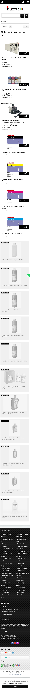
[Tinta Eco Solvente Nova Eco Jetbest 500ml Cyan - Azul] (14, 484)
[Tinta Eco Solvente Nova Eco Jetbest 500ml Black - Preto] (14, 405)
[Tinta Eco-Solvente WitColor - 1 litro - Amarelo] (14, 303)
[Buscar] (22, 16)
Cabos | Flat (5, 592)
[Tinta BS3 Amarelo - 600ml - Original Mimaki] (14, 173)
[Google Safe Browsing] (16, 665)
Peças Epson (21, 595)
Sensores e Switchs (7, 573)
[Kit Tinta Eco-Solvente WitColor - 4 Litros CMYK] (14, 85)
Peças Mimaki (21, 587)
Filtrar (26, 26)
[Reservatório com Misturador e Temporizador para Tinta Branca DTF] (14, 117)
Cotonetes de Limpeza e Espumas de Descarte (22, 573)
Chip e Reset (20, 563)
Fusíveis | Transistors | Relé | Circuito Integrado (7, 578)
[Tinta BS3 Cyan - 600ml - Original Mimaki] (14, 227)
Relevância (5, 26)
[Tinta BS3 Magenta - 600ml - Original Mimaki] (14, 200)
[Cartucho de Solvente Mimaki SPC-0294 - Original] (14, 54)
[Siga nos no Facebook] (12, 642)
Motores (4, 551)
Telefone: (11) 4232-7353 (8, 635)
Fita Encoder (5, 570)
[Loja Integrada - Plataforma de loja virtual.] (15, 674)
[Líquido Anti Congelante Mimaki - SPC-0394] (14, 380)
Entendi (15, 686)
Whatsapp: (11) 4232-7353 (9, 636)
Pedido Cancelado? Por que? (10, 609)
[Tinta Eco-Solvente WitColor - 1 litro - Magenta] (14, 328)
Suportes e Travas (22, 544)
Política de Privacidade (8, 611)
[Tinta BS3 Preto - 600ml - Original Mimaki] (14, 145)
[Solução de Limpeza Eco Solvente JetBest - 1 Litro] (14, 509)
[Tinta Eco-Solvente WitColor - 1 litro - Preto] (14, 278)
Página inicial (5, 21)
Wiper (4, 561)
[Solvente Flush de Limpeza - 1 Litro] (14, 252)
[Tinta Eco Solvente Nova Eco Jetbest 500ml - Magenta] (14, 457)
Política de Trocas (7, 614)
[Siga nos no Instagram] (17, 642)
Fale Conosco (6, 607)
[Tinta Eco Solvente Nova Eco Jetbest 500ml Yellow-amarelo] (14, 431)
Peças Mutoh (20, 592)
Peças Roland (21, 590)
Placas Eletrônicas (7, 548)
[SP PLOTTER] (15, 8)
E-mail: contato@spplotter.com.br (10, 638)
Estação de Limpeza (23, 551)
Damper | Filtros (6, 558)
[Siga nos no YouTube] (15, 642)
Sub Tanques (6, 568)
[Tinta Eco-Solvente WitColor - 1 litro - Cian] (14, 353)
